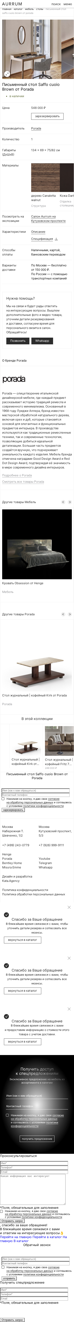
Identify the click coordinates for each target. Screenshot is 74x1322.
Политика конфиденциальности (25, 890)
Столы (39, 9)
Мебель (29, 9)
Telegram (45, 863)
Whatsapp (42, 341)
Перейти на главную (16, 1237)
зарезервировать (47, 116)
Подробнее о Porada (17, 475)
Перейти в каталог (47, 1237)
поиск (56, 4)
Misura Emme (11, 867)
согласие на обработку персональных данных (31, 1212)
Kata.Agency (11, 881)
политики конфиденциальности (43, 805)
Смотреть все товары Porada (23, 481)
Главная (6, 9)
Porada (36, 128)
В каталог (21, 1241)
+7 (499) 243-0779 (15, 845)
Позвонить (17, 341)
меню (68, 4)
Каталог (18, 9)
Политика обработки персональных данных (33, 894)
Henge (6, 854)
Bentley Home (12, 863)
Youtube (44, 858)
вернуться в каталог (22, 940)
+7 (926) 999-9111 (51, 845)
